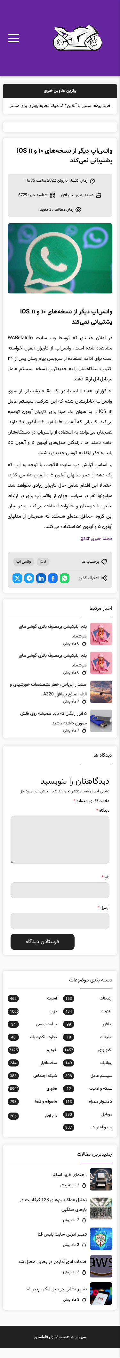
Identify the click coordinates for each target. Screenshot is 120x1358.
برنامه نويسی (34, 1034)
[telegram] (29, 588)
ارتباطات (88, 1008)
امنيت (33, 1008)
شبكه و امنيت (89, 1098)
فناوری (32, 1098)
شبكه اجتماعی (33, 1085)
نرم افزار (66, 205)
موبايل (88, 1124)
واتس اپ (23, 571)
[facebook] (53, 588)
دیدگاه (102, 820)
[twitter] (17, 588)
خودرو (33, 1060)
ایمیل (103, 917)
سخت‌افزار (33, 1072)
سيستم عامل (88, 1085)
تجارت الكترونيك (34, 1047)
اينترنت (88, 1021)
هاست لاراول (59, 1347)
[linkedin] (41, 588)
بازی (32, 1021)
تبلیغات (89, 1047)
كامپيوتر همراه (88, 1111)
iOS (43, 571)
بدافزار (89, 1034)
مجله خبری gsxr (96, 548)
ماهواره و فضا (33, 1111)
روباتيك (88, 1072)
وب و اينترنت (88, 1137)
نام (105, 887)
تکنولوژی (88, 1060)
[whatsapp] (64, 588)
